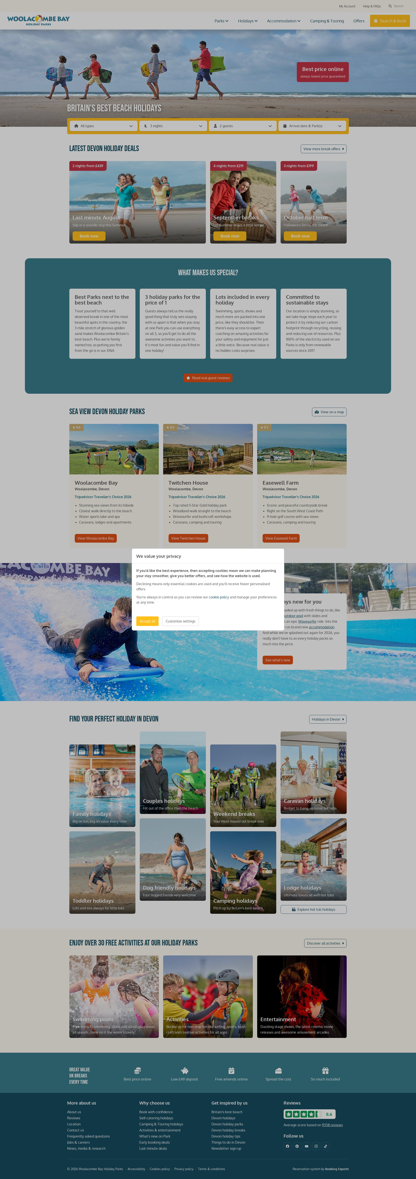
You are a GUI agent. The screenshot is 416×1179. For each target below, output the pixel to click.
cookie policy (219, 597)
